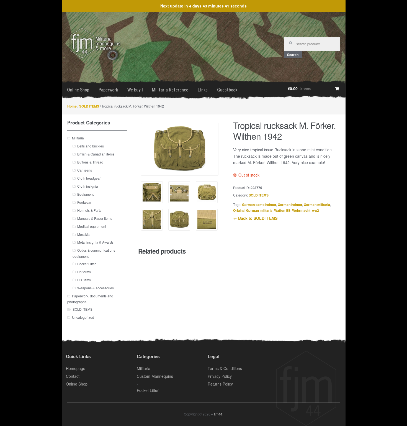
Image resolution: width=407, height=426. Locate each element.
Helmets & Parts (89, 210)
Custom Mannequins (155, 376)
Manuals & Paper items (94, 218)
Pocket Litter (86, 263)
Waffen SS (282, 210)
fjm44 (218, 414)
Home (72, 106)
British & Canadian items (95, 154)
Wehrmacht (301, 210)
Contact (72, 376)
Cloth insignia (87, 186)
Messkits (83, 234)
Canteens (84, 170)
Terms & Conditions (225, 368)
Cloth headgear (89, 178)
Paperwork (108, 89)
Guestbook (227, 89)
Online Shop (78, 89)
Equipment (85, 194)
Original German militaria (252, 210)
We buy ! (135, 89)
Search (292, 54)
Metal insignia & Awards (95, 242)
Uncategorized (83, 317)
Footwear (84, 202)
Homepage (75, 368)
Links (203, 89)
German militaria (317, 204)
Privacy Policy (220, 376)
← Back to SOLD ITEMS (255, 218)
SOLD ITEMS (89, 106)
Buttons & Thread (90, 162)
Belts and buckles (90, 146)
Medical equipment (91, 226)
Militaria (78, 138)
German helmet (290, 204)
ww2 (315, 210)
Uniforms (84, 271)
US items (84, 279)
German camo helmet (259, 204)
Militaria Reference (170, 89)
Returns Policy (220, 384)
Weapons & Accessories (95, 287)
